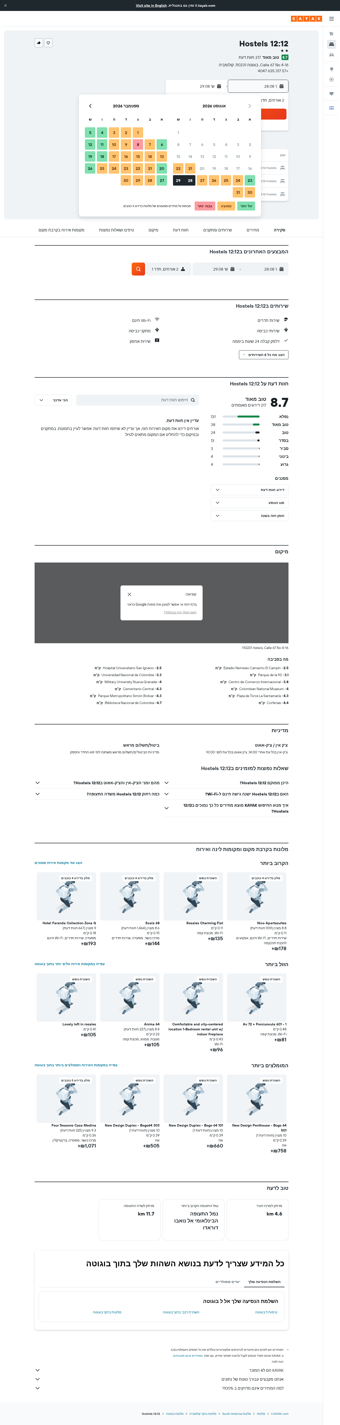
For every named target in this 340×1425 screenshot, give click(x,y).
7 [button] (190, 144)
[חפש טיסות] (331, 34)
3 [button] (238, 144)
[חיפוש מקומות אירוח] (331, 44)
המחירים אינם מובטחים (188, 1355)
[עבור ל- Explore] (331, 69)
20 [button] (202, 168)
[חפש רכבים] (331, 55)
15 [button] (178, 156)
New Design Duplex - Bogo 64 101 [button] (196, 1125)
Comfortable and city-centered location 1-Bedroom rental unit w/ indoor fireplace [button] (196, 1029)
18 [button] (226, 168)
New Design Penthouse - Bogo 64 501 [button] (259, 1128)
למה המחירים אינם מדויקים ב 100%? (252, 1388)
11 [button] (226, 156)
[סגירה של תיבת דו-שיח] (129, 594)
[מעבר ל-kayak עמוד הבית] (306, 19)
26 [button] (214, 180)
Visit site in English (151, 5)
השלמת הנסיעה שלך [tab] (264, 1282)
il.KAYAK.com (279, 1414)
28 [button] (190, 180)
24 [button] (238, 180)
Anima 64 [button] (152, 1024)
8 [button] (178, 144)
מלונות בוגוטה (174, 1414)
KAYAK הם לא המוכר (266, 1370)
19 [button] (214, 168)
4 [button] (226, 144)
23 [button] (250, 180)
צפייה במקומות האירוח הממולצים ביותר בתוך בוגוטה (76, 1065)
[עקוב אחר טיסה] (331, 79)
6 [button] (202, 144)
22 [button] (178, 168)
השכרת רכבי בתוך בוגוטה (181, 1312)
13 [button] (202, 156)
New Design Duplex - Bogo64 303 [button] (132, 1125)
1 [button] (178, 132)
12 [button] (214, 156)
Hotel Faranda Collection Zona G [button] (69, 923)
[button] (5, 5)
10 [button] (238, 156)
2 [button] (250, 144)
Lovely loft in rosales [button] (79, 1024)
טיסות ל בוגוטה (266, 1312)
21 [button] (190, 168)
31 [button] (238, 192)
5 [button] (214, 144)
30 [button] (249, 192)
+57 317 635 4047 (273, 70)
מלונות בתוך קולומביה (202, 1414)
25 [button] (226, 180)
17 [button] (238, 168)
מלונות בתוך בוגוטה (107, 1312)
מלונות (261, 1414)
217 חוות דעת (250, 57)
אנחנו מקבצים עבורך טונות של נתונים (252, 1379)
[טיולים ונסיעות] (331, 94)
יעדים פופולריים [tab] (228, 1282)
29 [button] (178, 180)
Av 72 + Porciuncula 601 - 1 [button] (264, 1024)
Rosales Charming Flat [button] (204, 923)
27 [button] (202, 180)
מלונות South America (236, 1414)
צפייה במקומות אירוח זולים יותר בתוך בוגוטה (70, 964)
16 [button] (250, 168)
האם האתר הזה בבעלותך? (180, 612)
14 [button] (190, 156)
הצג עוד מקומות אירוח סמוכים (58, 862)
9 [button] (250, 156)
